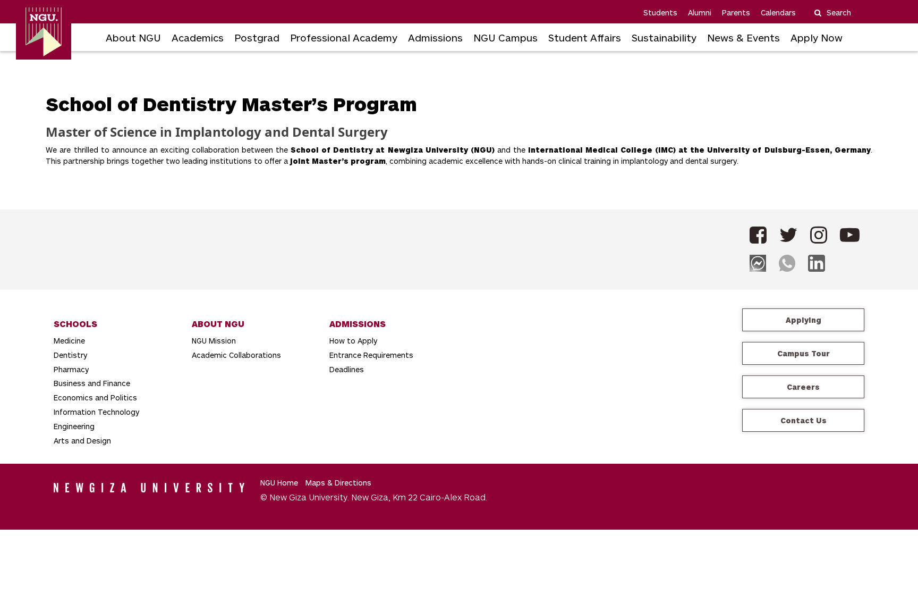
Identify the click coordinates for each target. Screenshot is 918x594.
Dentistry (70, 354)
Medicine (69, 340)
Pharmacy (71, 369)
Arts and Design (82, 440)
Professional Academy (343, 37)
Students (660, 12)
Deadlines (346, 369)
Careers (803, 386)
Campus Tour (803, 353)
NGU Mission (214, 340)
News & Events (743, 37)
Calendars (778, 12)
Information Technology (96, 411)
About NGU (133, 37)
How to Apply (353, 340)
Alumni (699, 12)
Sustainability (664, 37)
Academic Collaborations (236, 354)
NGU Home (279, 482)
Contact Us (803, 420)
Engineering (74, 426)
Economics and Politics (95, 397)
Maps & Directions (338, 482)
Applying (803, 319)
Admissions (435, 37)
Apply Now (816, 37)
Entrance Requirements (371, 354)
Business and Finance (92, 383)
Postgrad (256, 37)
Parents (736, 12)
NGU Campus (505, 37)
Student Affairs (584, 37)
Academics (198, 37)
